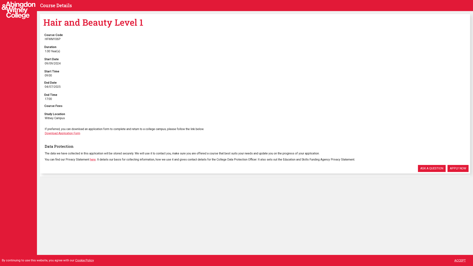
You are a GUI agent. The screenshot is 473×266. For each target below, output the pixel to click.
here (93, 159)
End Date (50, 82)
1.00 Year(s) (52, 51)
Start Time (51, 71)
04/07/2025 (53, 86)
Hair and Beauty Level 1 (93, 22)
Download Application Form (62, 133)
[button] (432, 168)
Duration (50, 47)
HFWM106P (53, 39)
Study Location (54, 114)
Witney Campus (55, 118)
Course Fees (53, 106)
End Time (50, 95)
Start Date (51, 59)
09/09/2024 (53, 63)
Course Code (53, 35)
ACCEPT (460, 260)
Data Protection (59, 146)
